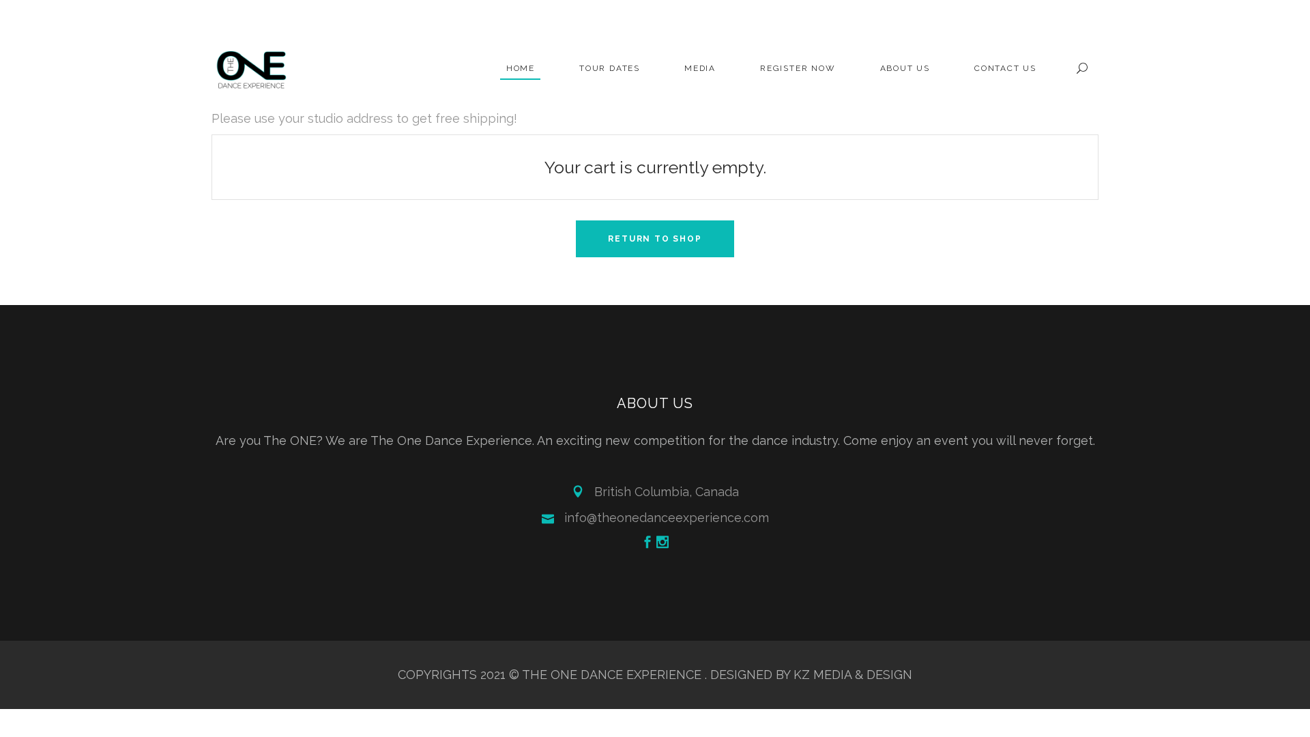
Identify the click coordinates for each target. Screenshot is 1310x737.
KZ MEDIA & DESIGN (853, 674)
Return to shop (654, 239)
